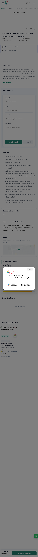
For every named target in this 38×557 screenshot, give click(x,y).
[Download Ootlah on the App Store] (25, 284)
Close (30, 269)
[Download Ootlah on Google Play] (13, 284)
